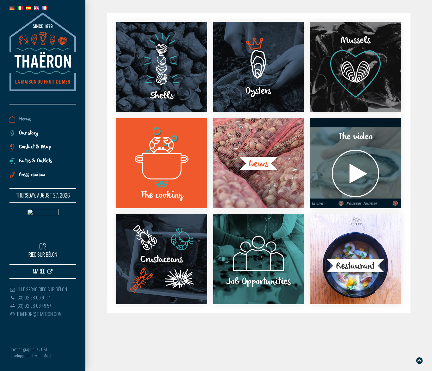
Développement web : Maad (30, 355)
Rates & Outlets (35, 161)
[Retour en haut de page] (419, 360)
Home (25, 119)
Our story (28, 133)
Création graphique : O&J (28, 349)
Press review (32, 175)
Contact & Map (35, 147)
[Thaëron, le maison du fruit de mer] (42, 52)
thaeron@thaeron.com (38, 313)
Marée (39, 271)
